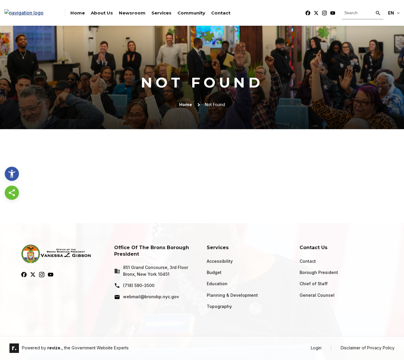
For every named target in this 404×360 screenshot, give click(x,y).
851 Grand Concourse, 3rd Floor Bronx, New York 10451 (155, 270)
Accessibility (220, 261)
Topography (219, 306)
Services (161, 13)
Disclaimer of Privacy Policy (368, 347)
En (391, 12)
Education (217, 283)
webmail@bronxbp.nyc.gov (151, 296)
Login (316, 347)
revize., (55, 347)
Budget (214, 272)
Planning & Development (232, 295)
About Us (102, 13)
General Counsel (317, 295)
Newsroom (132, 13)
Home (77, 13)
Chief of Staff (314, 283)
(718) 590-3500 (138, 285)
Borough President (319, 272)
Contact (220, 13)
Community (191, 13)
